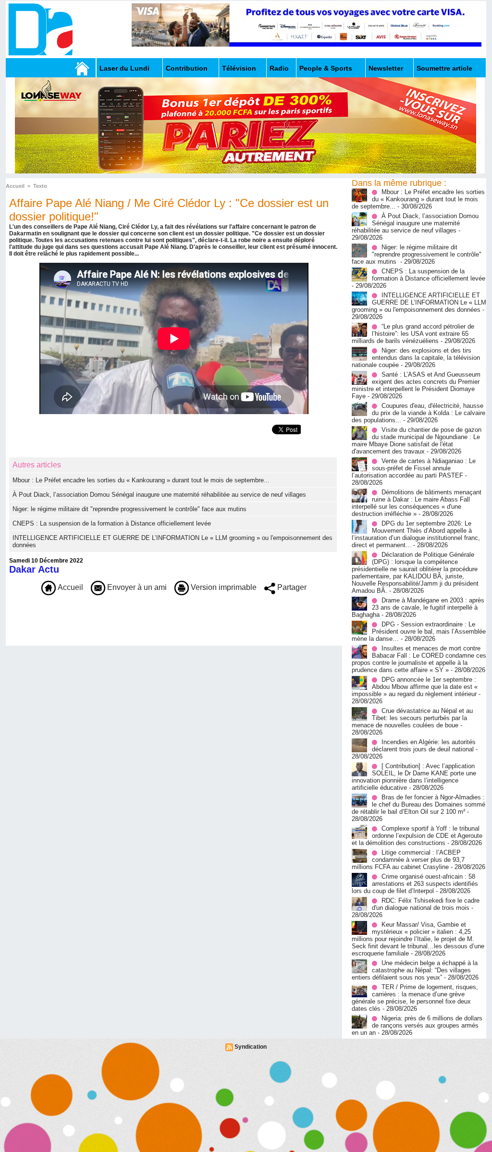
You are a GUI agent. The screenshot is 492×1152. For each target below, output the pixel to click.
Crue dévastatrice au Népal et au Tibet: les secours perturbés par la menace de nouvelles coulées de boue (412, 718)
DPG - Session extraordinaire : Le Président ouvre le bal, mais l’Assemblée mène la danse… (419, 631)
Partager (291, 587)
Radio (279, 68)
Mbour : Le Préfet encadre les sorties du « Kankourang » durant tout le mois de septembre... (141, 480)
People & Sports (325, 68)
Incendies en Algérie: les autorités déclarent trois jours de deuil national (424, 745)
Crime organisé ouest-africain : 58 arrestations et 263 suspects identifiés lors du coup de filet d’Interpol (415, 884)
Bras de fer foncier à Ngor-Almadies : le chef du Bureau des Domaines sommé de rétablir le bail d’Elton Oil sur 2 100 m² (418, 804)
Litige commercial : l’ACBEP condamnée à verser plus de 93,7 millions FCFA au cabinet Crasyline (408, 859)
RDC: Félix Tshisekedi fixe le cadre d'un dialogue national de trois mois (426, 904)
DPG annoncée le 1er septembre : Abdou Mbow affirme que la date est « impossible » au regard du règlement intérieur (415, 687)
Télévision (239, 68)
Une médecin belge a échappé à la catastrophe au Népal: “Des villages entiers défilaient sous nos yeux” (415, 970)
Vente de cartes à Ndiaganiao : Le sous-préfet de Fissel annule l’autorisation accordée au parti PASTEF (414, 468)
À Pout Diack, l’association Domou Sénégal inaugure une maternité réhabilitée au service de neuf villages (159, 494)
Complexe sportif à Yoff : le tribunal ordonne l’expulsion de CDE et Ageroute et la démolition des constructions (417, 835)
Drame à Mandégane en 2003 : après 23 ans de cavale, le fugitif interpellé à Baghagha (418, 607)
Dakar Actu (34, 569)
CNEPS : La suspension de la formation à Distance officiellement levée (111, 523)
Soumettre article (444, 68)
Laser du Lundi (124, 68)
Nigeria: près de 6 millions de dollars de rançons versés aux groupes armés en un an (417, 1025)
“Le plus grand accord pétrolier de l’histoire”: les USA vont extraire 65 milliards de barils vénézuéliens (413, 333)
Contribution (187, 68)
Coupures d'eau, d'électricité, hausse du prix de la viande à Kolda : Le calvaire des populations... (418, 413)
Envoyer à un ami (136, 587)
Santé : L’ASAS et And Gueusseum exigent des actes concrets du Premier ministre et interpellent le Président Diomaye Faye (416, 385)
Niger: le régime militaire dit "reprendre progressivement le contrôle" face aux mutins (130, 509)
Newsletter (386, 68)
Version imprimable (223, 587)
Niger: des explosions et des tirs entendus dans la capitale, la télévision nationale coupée (416, 357)
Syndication (250, 1046)
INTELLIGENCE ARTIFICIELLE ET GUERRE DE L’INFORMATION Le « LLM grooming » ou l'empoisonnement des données (419, 302)
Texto (40, 186)
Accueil (15, 186)
